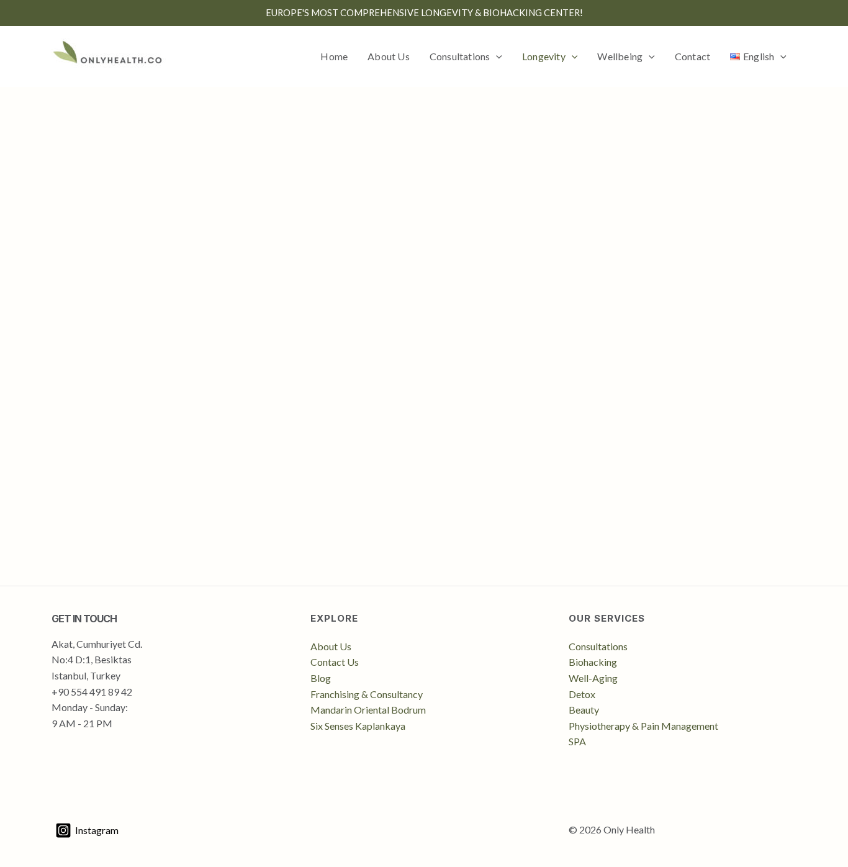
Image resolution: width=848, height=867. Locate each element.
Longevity (544, 56)
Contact (692, 56)
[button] (496, 56)
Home (334, 56)
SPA (577, 741)
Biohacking (593, 662)
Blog (320, 678)
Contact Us (334, 662)
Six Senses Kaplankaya (357, 726)
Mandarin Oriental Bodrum (368, 709)
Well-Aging (593, 678)
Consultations (460, 56)
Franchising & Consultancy (366, 694)
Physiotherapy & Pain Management (643, 726)
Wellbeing (620, 56)
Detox (582, 694)
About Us (389, 56)
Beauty (584, 709)
